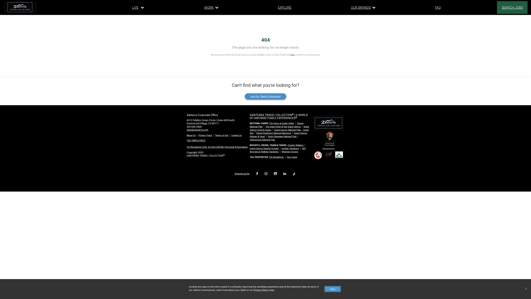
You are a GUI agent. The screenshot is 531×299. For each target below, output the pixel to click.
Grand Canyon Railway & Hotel (264, 148)
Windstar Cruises (290, 151)
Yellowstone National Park (262, 140)
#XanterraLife (242, 173)
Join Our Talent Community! (265, 96)
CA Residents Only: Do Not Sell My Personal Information (217, 147)
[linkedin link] (285, 174)
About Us (191, 135)
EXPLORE (284, 7)
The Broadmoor (276, 157)
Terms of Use (221, 135)
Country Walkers (296, 145)
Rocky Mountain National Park (282, 136)
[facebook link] (257, 174)
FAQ (438, 7)
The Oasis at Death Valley (281, 123)
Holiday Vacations (290, 148)
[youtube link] (276, 174)
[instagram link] (266, 174)
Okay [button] (332, 289)
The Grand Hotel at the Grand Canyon (283, 126)
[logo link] (20, 7)
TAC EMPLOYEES (196, 140)
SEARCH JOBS (512, 7)
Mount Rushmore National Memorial (273, 133)
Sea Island (292, 157)
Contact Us (236, 135)
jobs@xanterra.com (197, 129)
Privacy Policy (205, 135)
